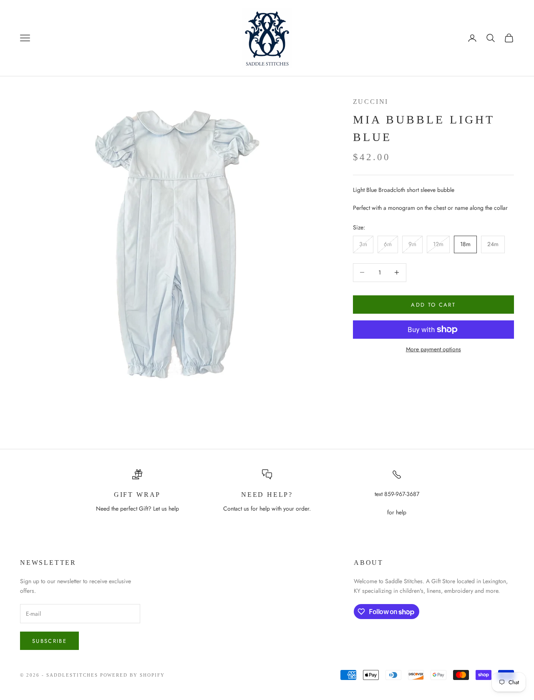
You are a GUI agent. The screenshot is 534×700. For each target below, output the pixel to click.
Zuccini (371, 101)
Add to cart (433, 304)
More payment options (433, 349)
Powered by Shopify (132, 674)
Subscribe (49, 641)
